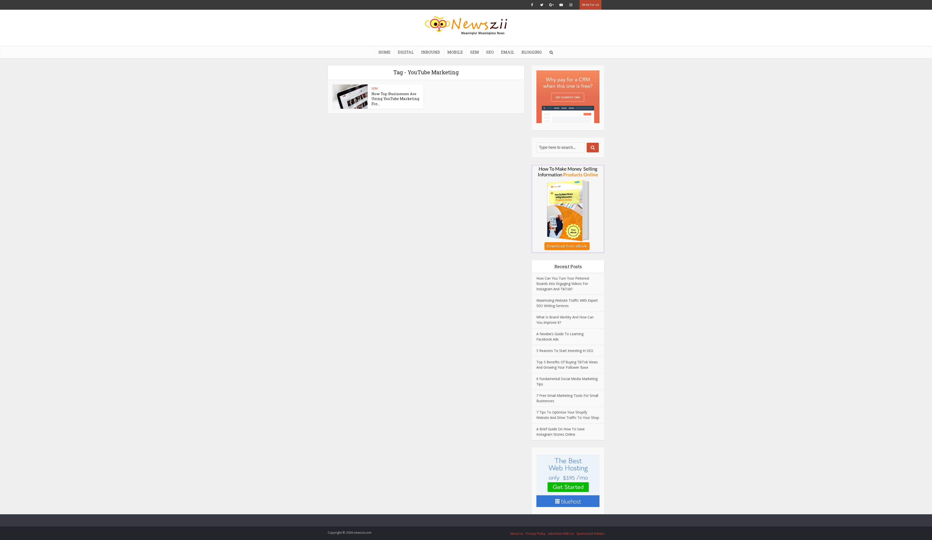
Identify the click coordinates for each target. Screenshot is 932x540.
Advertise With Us (561, 533)
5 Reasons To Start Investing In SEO (564, 350)
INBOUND (430, 52)
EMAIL (507, 52)
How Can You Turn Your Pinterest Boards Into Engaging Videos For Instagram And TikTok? (562, 283)
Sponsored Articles (590, 533)
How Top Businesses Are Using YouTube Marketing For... (395, 98)
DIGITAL (406, 52)
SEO (490, 52)
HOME (384, 52)
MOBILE (455, 52)
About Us (516, 533)
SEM (474, 52)
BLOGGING (532, 52)
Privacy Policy (536, 533)
